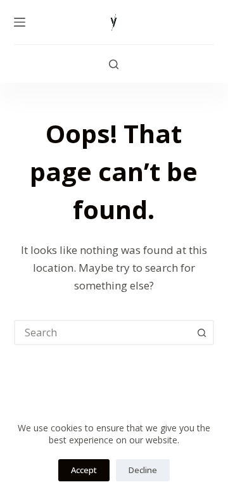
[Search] (113, 64)
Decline (143, 470)
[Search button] (201, 332)
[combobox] (103, 332)
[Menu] (19, 22)
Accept (84, 470)
